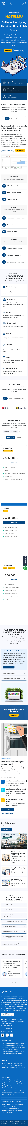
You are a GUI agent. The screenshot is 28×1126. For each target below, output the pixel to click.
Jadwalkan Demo (18, 50)
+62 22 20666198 (7, 1028)
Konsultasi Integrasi (7, 809)
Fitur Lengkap (11, 287)
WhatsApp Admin (8, 813)
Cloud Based (11, 323)
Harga (12, 1123)
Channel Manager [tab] (15, 118)
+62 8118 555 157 (7, 1026)
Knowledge (4, 1123)
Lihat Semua (5, 829)
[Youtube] (11, 1035)
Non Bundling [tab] (10, 437)
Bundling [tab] (19, 437)
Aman (8, 357)
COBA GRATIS (20, 150)
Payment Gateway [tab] (19, 398)
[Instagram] (7, 1035)
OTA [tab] (5, 398)
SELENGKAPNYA (8, 667)
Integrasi (9, 345)
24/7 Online (10, 334)
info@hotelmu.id (7, 1031)
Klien (16, 1123)
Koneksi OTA (11, 299)
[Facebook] (2, 1035)
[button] (25, 3)
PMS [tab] (7, 118)
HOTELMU (22, 1121)
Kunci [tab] (10, 398)
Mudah (8, 312)
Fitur (9, 1123)
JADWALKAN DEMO (17, 3)
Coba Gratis (8, 50)
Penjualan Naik (11, 368)
